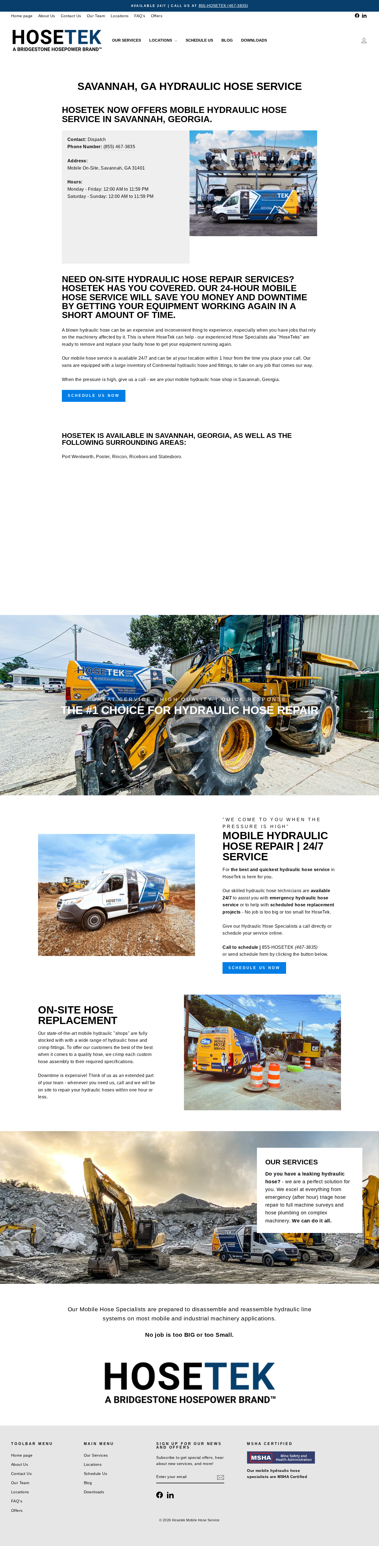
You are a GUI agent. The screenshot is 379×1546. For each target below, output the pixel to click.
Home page (22, 16)
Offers (156, 16)
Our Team (96, 16)
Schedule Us (199, 40)
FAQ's (139, 16)
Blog (227, 40)
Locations (120, 16)
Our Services (126, 40)
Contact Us (71, 16)
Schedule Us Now (94, 396)
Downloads (254, 40)
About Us (46, 16)
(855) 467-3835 (119, 146)
